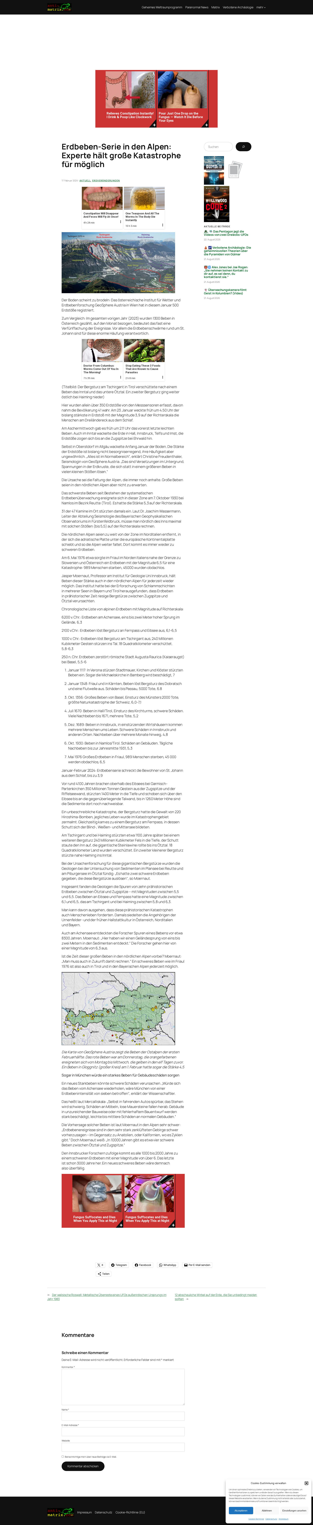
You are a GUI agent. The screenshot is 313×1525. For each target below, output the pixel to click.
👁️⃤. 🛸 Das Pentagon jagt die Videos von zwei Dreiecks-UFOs (226, 233)
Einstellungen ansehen (294, 1510)
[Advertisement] (156, 39)
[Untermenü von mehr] (265, 7)
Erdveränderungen (106, 180)
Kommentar (68, 1367)
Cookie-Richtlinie (256, 1518)
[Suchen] (243, 146)
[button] (306, 1483)
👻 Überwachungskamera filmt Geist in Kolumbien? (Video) (225, 291)
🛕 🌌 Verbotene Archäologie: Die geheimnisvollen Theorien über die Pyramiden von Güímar (227, 251)
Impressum (283, 1518)
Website (66, 1440)
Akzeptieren (241, 1510)
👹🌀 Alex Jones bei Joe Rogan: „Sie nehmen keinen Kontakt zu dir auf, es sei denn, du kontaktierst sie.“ (226, 272)
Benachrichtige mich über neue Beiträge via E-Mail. (91, 1456)
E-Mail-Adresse (70, 1425)
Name (65, 1409)
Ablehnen (267, 1510)
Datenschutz (271, 1518)
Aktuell (85, 180)
